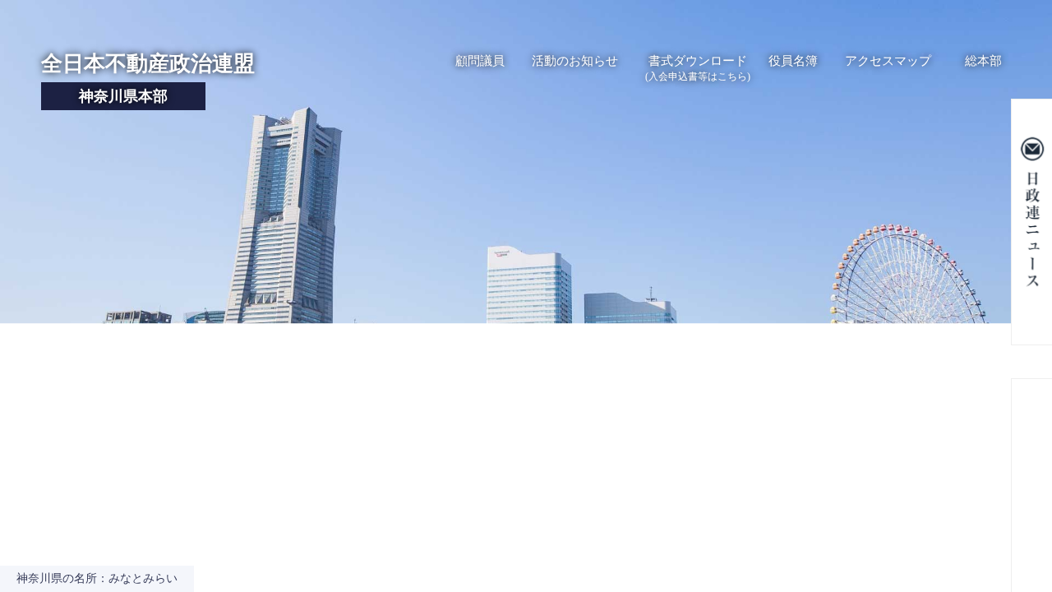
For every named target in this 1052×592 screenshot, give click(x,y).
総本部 (983, 60)
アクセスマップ (888, 60)
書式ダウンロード (697, 68)
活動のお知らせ (575, 60)
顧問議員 (480, 60)
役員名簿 (793, 60)
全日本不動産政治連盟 (148, 78)
